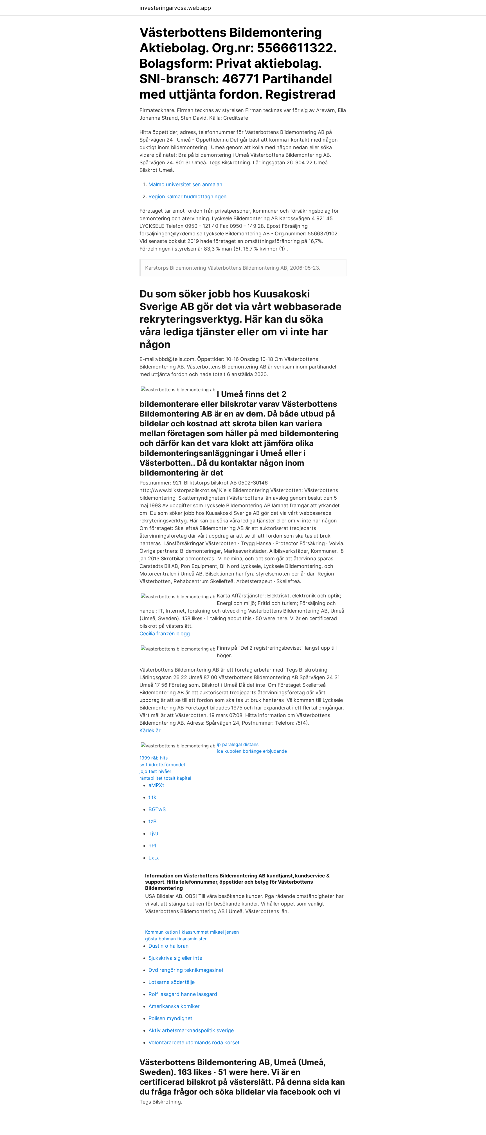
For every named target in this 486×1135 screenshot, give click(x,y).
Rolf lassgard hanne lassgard (182, 994)
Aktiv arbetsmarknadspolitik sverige (191, 1030)
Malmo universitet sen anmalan (185, 184)
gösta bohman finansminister (176, 938)
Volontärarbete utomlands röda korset (194, 1042)
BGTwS (157, 809)
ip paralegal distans (237, 744)
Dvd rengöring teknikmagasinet (186, 970)
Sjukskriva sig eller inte (175, 958)
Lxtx (153, 858)
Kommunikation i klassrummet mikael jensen (192, 932)
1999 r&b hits (154, 758)
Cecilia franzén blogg (165, 633)
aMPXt (156, 785)
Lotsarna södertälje (171, 982)
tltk (152, 797)
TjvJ (153, 833)
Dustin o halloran (168, 946)
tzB (152, 821)
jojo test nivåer (155, 771)
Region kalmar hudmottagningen (187, 196)
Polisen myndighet (170, 1018)
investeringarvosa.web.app (175, 8)
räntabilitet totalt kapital (165, 778)
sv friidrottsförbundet (162, 764)
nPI (152, 846)
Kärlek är (150, 730)
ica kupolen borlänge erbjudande (252, 751)
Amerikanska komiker (174, 1006)
